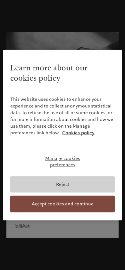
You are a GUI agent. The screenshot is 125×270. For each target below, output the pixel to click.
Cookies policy (78, 133)
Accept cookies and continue (63, 204)
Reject (62, 184)
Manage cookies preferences (62, 161)
